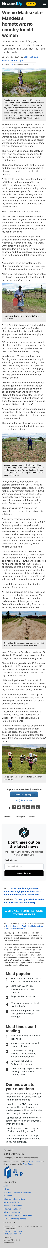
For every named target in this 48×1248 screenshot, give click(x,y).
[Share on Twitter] (19, 808)
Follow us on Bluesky (12, 1209)
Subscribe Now (24, 873)
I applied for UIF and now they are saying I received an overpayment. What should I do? (23, 1120)
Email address (10, 860)
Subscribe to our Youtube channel (17, 1215)
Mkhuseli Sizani (31, 57)
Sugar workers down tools (24, 996)
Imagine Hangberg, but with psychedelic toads (25, 1044)
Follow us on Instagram (13, 1212)
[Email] (28, 808)
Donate (31, 4)
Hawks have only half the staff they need (26, 1037)
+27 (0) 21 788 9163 (12, 1234)
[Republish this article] (38, 808)
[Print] (33, 808)
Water (32, 816)
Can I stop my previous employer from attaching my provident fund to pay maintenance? (23, 1138)
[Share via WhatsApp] (24, 808)
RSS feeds (7, 1196)
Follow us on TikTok (11, 1202)
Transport (20, 816)
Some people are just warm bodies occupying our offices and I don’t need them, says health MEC (22, 891)
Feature (5, 60)
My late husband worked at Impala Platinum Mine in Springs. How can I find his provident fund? (23, 1096)
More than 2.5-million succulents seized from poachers (23, 989)
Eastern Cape (16, 60)
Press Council (34, 1161)
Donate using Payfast (24, 794)
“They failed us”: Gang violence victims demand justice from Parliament (23, 1053)
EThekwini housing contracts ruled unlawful (25, 1004)
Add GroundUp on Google (24, 64)
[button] (44, 3)
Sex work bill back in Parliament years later (22, 1062)
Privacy (6, 1189)
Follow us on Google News (14, 1199)
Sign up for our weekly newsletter (17, 1192)
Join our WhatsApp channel (14, 1219)
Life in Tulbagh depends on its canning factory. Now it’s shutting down (26, 1071)
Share (6, 64)
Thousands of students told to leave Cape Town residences (26, 980)
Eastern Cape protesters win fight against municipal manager (25, 1013)
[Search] (39, 4)
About (5, 1186)
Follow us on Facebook (12, 1205)
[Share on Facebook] (14, 808)
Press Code (27, 1164)
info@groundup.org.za (12, 1231)
